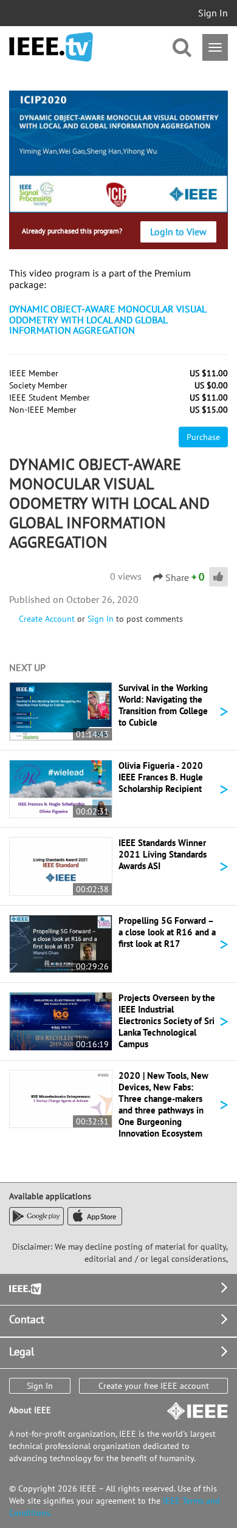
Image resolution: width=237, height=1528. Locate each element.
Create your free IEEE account (153, 1385)
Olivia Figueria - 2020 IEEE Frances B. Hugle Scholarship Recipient (160, 777)
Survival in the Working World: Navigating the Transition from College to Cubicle (163, 705)
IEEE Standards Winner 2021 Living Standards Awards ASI (162, 854)
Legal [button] (21, 1351)
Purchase (203, 437)
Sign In (213, 13)
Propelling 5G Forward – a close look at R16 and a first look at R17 (167, 932)
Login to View (178, 231)
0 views (126, 576)
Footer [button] (24, 1288)
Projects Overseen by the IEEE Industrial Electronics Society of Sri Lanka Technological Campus (166, 1021)
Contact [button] (26, 1319)
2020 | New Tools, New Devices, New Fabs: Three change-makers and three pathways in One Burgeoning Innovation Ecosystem (163, 1104)
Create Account (47, 618)
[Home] (51, 47)
